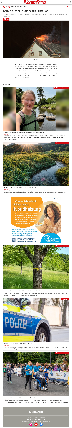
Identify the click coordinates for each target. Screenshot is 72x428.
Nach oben (7, 84)
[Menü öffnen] (1, 2)
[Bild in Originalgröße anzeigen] (36, 39)
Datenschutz (30, 419)
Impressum (38, 419)
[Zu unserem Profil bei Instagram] (30, 424)
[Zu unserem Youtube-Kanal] (36, 424)
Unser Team (29, 417)
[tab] (6, 19)
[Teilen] (68, 7)
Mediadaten (42, 417)
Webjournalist (46, 421)
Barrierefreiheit (25, 421)
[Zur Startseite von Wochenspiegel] (36, 2)
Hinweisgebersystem (36, 421)
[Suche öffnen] (70, 2)
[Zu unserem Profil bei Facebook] (41, 424)
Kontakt (36, 417)
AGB (44, 419)
